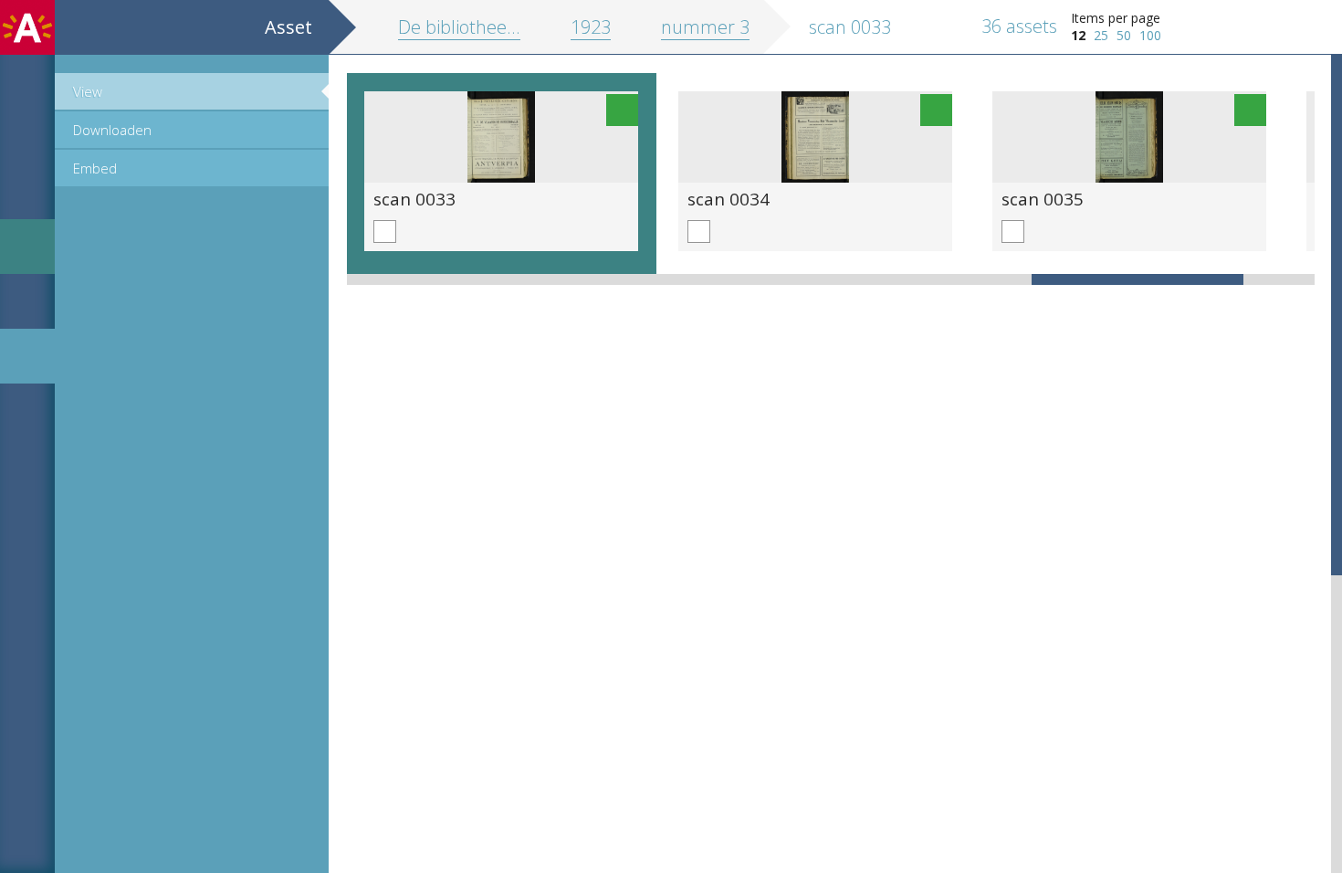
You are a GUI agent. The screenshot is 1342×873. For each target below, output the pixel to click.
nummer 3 (705, 27)
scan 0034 (728, 198)
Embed (95, 168)
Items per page (1115, 17)
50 (1124, 35)
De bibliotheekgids (473, 27)
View (87, 91)
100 (1150, 35)
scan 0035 (1042, 198)
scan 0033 (414, 198)
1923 (591, 27)
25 (1101, 35)
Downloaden (112, 130)
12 (1078, 35)
